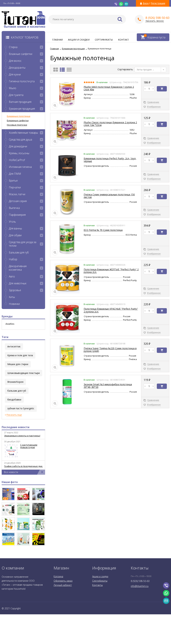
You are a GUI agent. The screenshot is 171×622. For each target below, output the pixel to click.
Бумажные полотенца (18, 116)
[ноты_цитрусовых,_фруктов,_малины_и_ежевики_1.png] (23, 494)
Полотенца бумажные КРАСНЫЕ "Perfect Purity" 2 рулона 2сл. (111, 310)
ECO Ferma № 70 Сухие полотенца (103, 230)
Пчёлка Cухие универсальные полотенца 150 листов (109, 196)
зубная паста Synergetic (20, 408)
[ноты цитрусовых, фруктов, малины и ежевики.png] (8, 494)
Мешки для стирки (17, 364)
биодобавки (14, 399)
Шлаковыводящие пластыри (23, 373)
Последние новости (15, 427)
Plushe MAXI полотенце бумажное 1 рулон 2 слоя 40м (109, 88)
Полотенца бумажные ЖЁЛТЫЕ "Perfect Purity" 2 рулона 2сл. (111, 271)
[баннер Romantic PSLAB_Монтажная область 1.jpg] (38, 524)
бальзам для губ (16, 390)
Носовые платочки (17, 124)
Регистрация (158, 3)
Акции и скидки (79, 39)
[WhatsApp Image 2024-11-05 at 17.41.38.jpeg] (38, 494)
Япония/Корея (15, 381)
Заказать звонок (154, 21)
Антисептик (14, 346)
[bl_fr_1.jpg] (38, 539)
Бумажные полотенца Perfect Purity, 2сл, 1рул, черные (110, 160)
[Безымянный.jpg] (23, 539)
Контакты (124, 39)
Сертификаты (104, 39)
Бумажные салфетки (18, 120)
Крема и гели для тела (20, 355)
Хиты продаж (144, 69)
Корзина (58, 576)
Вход (145, 3)
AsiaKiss (10, 324)
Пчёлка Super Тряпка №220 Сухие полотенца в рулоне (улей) (110, 350)
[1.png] (23, 509)
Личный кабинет (63, 585)
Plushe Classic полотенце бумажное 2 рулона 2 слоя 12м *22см (110, 124)
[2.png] (8, 509)
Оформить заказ (63, 580)
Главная (57, 39)
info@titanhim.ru (139, 586)
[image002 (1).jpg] (23, 524)
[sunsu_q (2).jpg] (8, 539)
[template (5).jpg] (38, 509)
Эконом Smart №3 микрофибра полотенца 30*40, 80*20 (108, 386)
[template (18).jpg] (8, 524)
